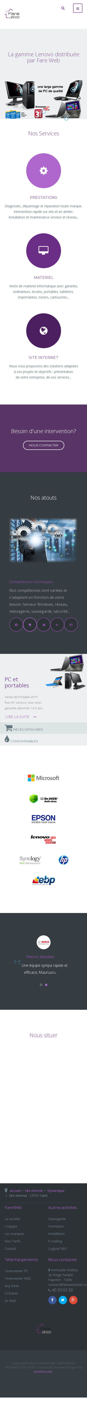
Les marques (14, 1233)
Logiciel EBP (57, 1248)
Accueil (15, 1190)
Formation (56, 1226)
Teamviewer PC (16, 1271)
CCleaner (11, 1293)
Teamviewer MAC (18, 1278)
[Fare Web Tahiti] (12, 13)
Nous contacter (43, 445)
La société (12, 1219)
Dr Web (10, 1300)
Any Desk (12, 1286)
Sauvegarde (57, 1219)
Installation (56, 1233)
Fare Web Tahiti (43, 1329)
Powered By (44, 1382)
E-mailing (55, 1241)
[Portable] (66, 118)
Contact (10, 1248)
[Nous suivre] (52, 1300)
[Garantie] (43, 111)
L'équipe (11, 1226)
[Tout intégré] (73, 90)
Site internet (34, 1190)
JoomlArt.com (43, 1372)
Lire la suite (17, 717)
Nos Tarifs (12, 1241)
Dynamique (55, 1190)
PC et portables (17, 682)
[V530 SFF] (32, 89)
